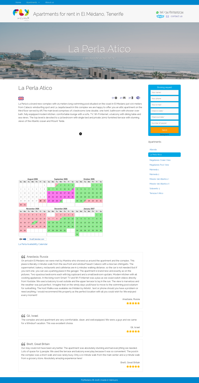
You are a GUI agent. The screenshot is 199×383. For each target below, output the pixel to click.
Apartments (31, 2)
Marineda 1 (154, 170)
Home (18, 2)
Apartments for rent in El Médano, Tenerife (78, 14)
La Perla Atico (156, 154)
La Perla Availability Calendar (33, 244)
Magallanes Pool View (159, 165)
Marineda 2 (154, 174)
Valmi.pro (113, 380)
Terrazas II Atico (156, 193)
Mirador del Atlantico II (159, 184)
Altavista (153, 149)
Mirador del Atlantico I (159, 179)
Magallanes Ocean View (160, 160)
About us (49, 2)
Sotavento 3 (155, 188)
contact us (176, 16)
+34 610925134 (173, 12)
